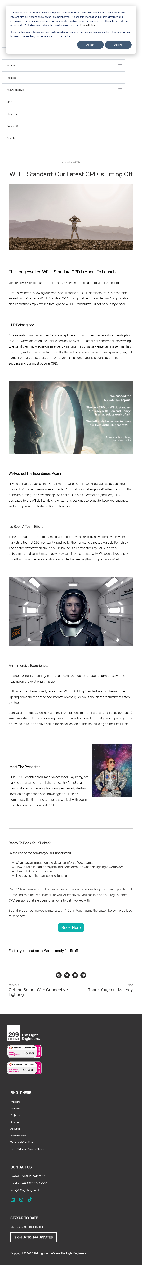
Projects (11, 77)
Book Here (71, 927)
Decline (118, 44)
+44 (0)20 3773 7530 (34, 1183)
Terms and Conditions (22, 1142)
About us (15, 1128)
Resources (16, 1122)
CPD (9, 101)
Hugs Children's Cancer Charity (27, 1149)
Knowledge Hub (15, 89)
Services (15, 1108)
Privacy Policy (18, 1135)
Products (15, 1101)
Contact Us (13, 126)
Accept (90, 44)
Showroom (12, 114)
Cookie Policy (87, 25)
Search (11, 138)
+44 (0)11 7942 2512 (32, 1176)
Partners (11, 65)
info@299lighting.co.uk (24, 1190)
